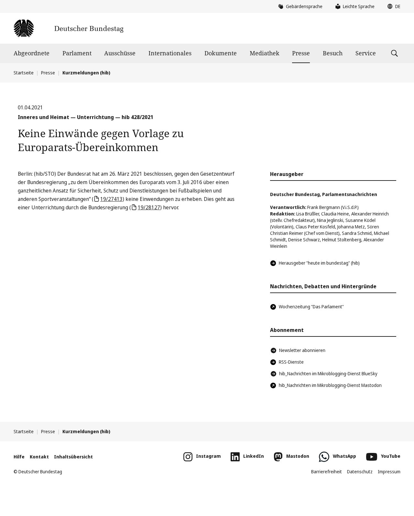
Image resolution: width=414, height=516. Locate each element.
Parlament (77, 53)
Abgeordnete (31, 53)
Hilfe (19, 457)
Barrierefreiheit (326, 471)
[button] (392, 6)
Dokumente (220, 53)
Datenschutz (360, 471)
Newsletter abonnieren (302, 350)
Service (365, 53)
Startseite (24, 73)
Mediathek (264, 53)
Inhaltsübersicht (73, 457)
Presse (301, 53)
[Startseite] (68, 28)
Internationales (169, 53)
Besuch (333, 53)
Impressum (389, 471)
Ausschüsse (120, 53)
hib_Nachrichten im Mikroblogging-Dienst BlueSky (328, 373)
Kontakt (39, 457)
